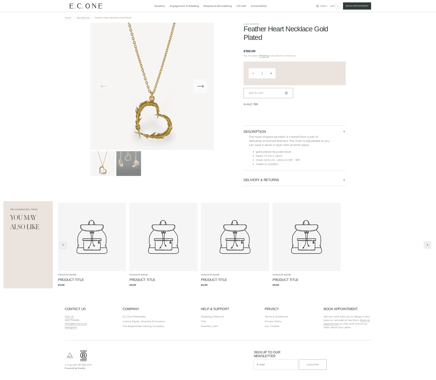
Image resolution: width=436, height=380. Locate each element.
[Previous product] (63, 244)
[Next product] (427, 244)
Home (68, 17)
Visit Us (69, 316)
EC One (82, 364)
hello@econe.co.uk (76, 323)
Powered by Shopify (75, 368)
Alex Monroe (83, 17)
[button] (321, 6)
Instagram (71, 327)
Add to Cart (256, 93)
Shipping (264, 55)
